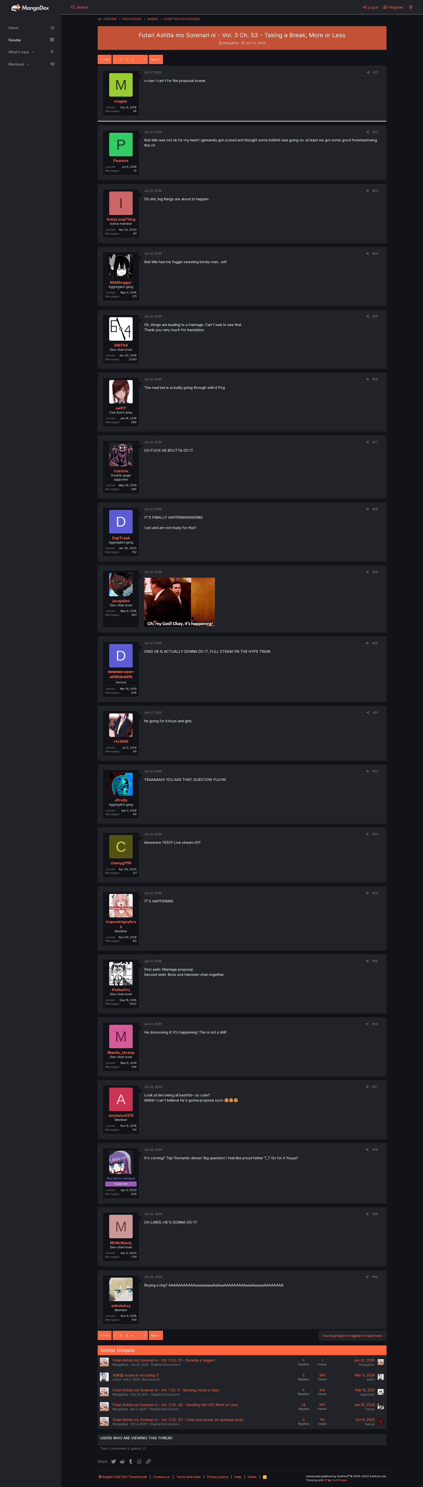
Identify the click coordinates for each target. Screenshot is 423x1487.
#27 (375, 442)
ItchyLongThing (121, 219)
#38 (375, 1149)
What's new (19, 52)
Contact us (161, 1477)
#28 (375, 509)
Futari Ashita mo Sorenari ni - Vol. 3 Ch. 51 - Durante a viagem (164, 1360)
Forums (15, 40)
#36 (375, 1024)
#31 (375, 712)
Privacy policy (217, 1477)
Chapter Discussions (165, 1364)
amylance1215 (121, 1115)
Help (238, 1477)
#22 (375, 132)
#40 (375, 1277)
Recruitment (151, 1379)
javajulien (121, 600)
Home (13, 28)
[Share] (368, 72)
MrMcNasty (121, 1242)
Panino (370, 1409)
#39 (375, 1214)
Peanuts (121, 160)
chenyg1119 (121, 863)
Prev (106, 59)
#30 (375, 643)
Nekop (370, 1424)
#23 (375, 190)
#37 (375, 1087)
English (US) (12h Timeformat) (124, 1477)
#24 (375, 253)
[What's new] (411, 7)
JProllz (121, 800)
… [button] (138, 59)
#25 (375, 316)
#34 (375, 893)
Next (154, 59)
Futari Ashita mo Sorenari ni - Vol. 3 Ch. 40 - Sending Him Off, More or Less (175, 1404)
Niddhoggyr (121, 282)
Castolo (121, 471)
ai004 (117, 1379)
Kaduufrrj (121, 989)
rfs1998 (121, 741)
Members (16, 64)
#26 (375, 379)
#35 (375, 961)
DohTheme (340, 1480)
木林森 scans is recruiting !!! (136, 1375)
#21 (375, 72)
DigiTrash (121, 538)
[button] (32, 52)
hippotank (367, 1394)
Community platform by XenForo (346, 1476)
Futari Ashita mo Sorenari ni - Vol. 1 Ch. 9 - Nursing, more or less (166, 1390)
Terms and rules (188, 1477)
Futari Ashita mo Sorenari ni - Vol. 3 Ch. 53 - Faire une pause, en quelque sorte (178, 1419)
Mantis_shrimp (121, 1052)
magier (121, 101)
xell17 (121, 408)
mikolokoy (121, 1305)
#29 (375, 572)
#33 (375, 834)
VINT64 (121, 345)
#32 (375, 771)
